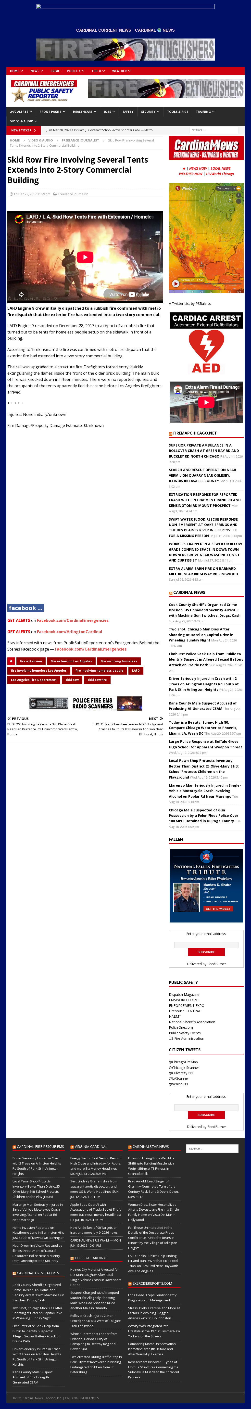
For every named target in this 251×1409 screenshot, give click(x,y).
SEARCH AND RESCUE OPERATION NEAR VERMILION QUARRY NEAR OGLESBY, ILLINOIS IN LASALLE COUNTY (202, 475)
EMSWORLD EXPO (184, 1000)
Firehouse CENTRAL (185, 1011)
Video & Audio (21, 121)
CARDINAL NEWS (189, 592)
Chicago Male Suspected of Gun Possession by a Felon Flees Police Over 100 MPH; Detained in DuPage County (203, 815)
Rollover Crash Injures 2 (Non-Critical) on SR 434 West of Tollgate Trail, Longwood (95, 1320)
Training (203, 112)
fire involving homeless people (99, 670)
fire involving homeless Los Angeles (39, 670)
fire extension (31, 661)
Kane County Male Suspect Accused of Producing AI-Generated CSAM (32, 1377)
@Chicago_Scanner (184, 1067)
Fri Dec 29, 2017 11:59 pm (32, 194)
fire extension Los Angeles (71, 661)
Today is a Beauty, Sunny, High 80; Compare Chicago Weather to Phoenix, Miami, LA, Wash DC (203, 728)
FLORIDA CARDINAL (91, 1257)
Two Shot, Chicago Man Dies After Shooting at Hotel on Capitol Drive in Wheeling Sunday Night (201, 634)
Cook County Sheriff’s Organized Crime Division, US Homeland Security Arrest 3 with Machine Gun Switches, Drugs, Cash (204, 610)
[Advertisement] (85, 519)
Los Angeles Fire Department (34, 680)
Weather (119, 71)
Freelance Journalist (73, 194)
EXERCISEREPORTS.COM (152, 1283)
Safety (128, 112)
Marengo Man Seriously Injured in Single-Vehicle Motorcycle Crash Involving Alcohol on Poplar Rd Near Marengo (205, 791)
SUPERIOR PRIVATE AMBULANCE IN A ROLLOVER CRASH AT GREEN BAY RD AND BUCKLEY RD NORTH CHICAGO (204, 451)
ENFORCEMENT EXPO (186, 1005)
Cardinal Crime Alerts (38, 1273)
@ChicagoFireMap (183, 1062)
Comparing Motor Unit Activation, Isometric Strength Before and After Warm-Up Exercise (152, 1349)
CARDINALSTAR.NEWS (151, 1146)
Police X (74, 71)
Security (148, 112)
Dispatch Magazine (184, 994)
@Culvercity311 (181, 1073)
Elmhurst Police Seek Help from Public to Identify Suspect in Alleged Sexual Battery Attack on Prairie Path (206, 659)
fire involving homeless (119, 661)
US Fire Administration (186, 1038)
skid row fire (97, 680)
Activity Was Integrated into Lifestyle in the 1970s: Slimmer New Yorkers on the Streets (154, 1331)
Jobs (107, 112)
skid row (72, 680)
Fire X (96, 71)
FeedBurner (216, 963)
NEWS (34, 71)
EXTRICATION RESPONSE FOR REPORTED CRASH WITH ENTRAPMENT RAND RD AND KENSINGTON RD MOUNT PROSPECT (205, 500)
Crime (55, 71)
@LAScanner (179, 1078)
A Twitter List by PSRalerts (190, 303)
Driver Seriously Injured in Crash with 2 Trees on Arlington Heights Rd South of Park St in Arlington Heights (204, 684)
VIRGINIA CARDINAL (91, 1146)
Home (14, 71)
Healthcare (82, 112)
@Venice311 (178, 1084)
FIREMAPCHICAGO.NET (195, 433)
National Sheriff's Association (192, 1022)
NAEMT (175, 1016)
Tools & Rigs (177, 112)
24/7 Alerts (19, 112)
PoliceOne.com (181, 1027)
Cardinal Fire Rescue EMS (40, 1146)
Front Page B (51, 112)
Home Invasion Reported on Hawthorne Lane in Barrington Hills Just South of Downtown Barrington (38, 1232)
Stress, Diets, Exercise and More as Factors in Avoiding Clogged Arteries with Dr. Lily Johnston (154, 1313)
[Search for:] (213, 130)
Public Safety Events (185, 1033)
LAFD (136, 670)
